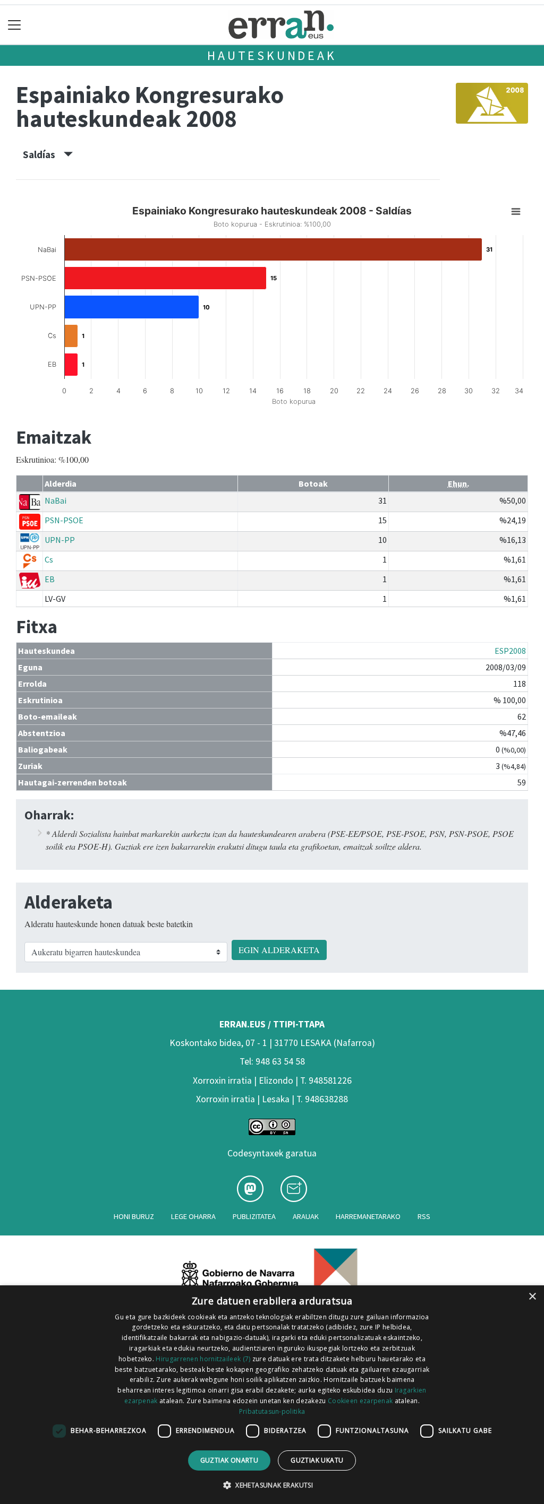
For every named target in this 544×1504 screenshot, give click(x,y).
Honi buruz (134, 1216)
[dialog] (272, 1394)
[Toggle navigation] (14, 24)
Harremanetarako (368, 1216)
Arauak (306, 1216)
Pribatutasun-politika (272, 1411)
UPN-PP (60, 539)
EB (50, 579)
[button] (272, 1485)
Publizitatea (254, 1216)
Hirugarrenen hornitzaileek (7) (203, 1358)
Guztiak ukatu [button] (317, 1460)
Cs (49, 559)
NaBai (55, 500)
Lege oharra (193, 1216)
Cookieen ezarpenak (360, 1400)
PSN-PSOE (64, 520)
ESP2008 (510, 650)
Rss (424, 1216)
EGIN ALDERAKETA (279, 949)
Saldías (43, 154)
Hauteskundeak (271, 55)
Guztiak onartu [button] (229, 1460)
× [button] (532, 1297)
